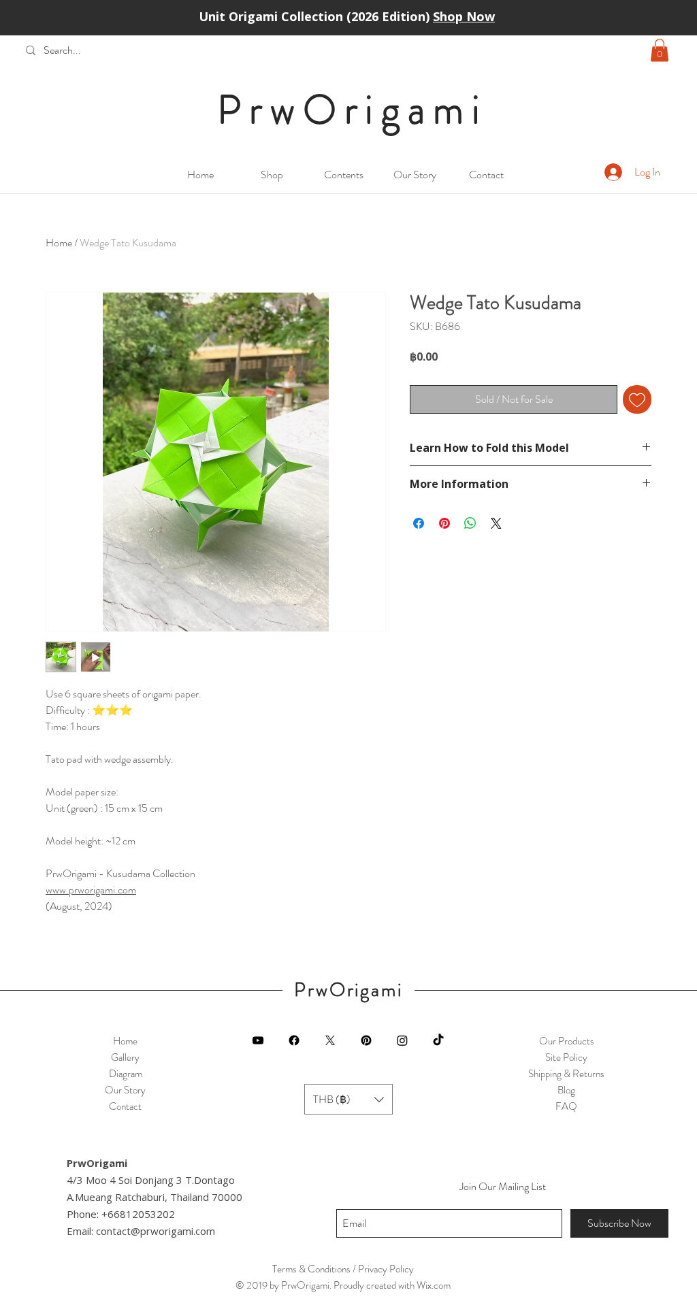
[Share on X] (496, 523)
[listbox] (348, 1099)
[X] (330, 1040)
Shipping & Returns (566, 1073)
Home (59, 242)
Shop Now (464, 16)
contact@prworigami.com (155, 1231)
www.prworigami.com (91, 889)
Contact (125, 1106)
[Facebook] (294, 1040)
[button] (659, 50)
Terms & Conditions (311, 1268)
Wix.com (434, 1285)
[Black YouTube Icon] (258, 1040)
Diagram (125, 1073)
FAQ (566, 1106)
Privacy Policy (386, 1268)
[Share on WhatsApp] (470, 523)
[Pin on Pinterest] (444, 523)
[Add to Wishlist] (637, 399)
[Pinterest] (366, 1040)
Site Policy (566, 1057)
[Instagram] (402, 1040)
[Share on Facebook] (418, 523)
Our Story (125, 1090)
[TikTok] (438, 1040)
